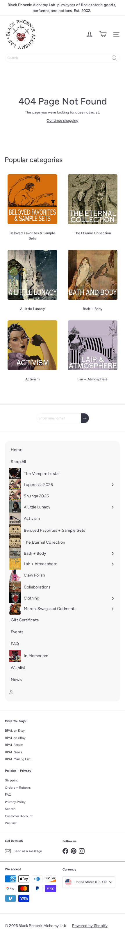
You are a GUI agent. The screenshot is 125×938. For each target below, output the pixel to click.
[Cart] (103, 34)
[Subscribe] (85, 418)
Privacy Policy (15, 802)
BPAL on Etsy (15, 731)
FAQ (8, 795)
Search (10, 809)
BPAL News (13, 752)
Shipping (11, 780)
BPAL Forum (14, 745)
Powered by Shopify (90, 925)
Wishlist (11, 823)
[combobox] (62, 58)
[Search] (114, 58)
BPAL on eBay (15, 738)
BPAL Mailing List (18, 759)
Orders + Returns (18, 788)
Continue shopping (62, 120)
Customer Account (19, 816)
